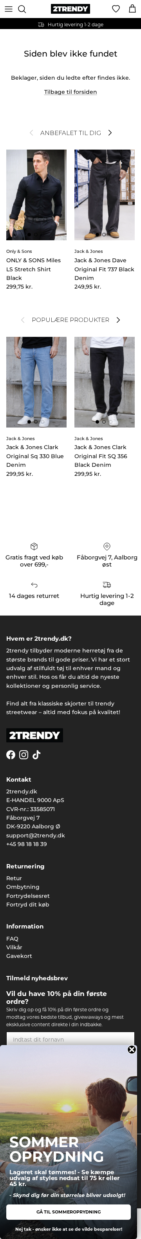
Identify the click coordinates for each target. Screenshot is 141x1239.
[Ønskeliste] (116, 9)
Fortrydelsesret (28, 895)
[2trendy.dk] (70, 9)
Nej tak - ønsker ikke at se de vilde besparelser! (68, 1229)
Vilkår (14, 947)
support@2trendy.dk (35, 835)
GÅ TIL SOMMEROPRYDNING (68, 1212)
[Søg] (25, 9)
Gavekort (19, 955)
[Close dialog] (131, 1049)
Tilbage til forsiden (70, 91)
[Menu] (8, 9)
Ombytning (23, 886)
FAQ (12, 938)
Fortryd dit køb (27, 904)
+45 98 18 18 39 (26, 844)
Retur (14, 878)
